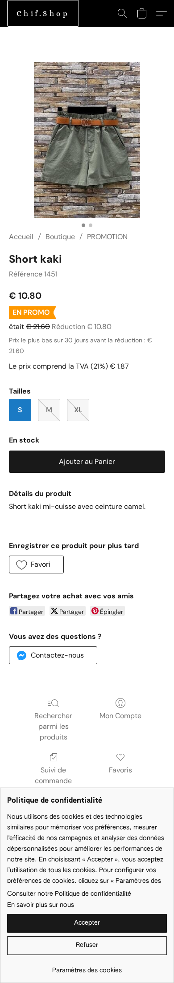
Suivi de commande (53, 775)
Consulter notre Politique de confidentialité (69, 894)
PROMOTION (107, 236)
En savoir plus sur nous (40, 905)
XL (78, 409)
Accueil (21, 236)
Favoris (120, 770)
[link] (87, 967)
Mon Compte (120, 715)
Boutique (60, 236)
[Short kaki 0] (87, 140)
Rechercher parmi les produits (53, 726)
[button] (43, 13)
